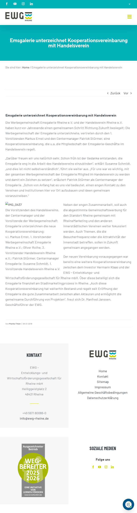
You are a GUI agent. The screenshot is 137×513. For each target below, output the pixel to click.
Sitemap (103, 382)
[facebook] (93, 466)
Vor (126, 93)
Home (25, 67)
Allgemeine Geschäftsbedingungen (103, 392)
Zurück (115, 93)
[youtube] (99, 466)
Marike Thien (15, 323)
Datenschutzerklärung (102, 398)
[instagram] (106, 466)
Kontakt (102, 376)
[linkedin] (112, 466)
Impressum (103, 387)
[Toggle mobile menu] (129, 17)
